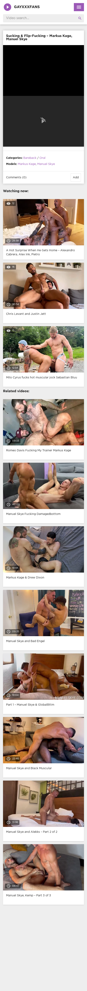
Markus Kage (27, 164)
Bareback (29, 158)
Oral (42, 158)
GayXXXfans (27, 7)
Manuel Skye (46, 164)
